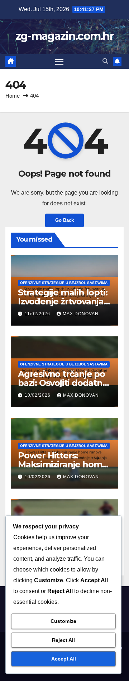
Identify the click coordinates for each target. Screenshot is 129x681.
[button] (105, 61)
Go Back (64, 220)
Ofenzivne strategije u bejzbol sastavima (64, 283)
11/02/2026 (38, 313)
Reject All (63, 640)
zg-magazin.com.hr (64, 36)
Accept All (63, 659)
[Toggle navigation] (59, 62)
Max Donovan (81, 313)
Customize (63, 621)
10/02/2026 (38, 395)
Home (12, 96)
